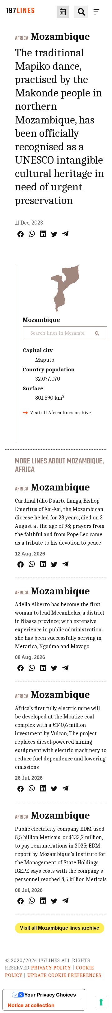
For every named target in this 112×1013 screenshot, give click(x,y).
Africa (21, 39)
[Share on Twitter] (54, 234)
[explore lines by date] (63, 12)
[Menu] (98, 12)
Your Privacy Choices (50, 995)
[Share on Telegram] (65, 233)
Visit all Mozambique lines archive (59, 928)
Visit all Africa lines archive (60, 413)
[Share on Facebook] (20, 234)
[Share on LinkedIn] (43, 233)
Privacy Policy (51, 968)
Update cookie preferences (64, 975)
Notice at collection (31, 1005)
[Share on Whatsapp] (32, 233)
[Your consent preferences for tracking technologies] (101, 1002)
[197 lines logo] (20, 12)
